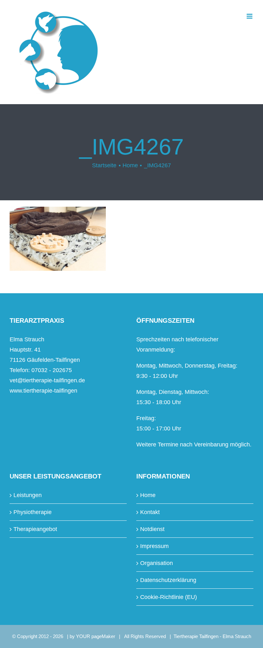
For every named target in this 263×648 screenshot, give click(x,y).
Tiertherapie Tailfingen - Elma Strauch (212, 636)
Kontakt (150, 512)
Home (148, 495)
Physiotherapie (32, 512)
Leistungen (27, 495)
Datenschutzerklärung (168, 580)
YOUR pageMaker (95, 636)
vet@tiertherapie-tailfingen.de (47, 380)
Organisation (156, 563)
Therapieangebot (35, 529)
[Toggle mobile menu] (250, 16)
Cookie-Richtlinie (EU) (168, 597)
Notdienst (152, 529)
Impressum (154, 546)
